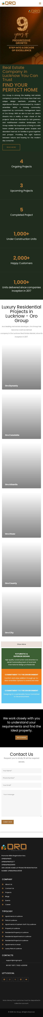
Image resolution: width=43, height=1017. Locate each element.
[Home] (14, 847)
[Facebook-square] (4, 979)
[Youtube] (26, 979)
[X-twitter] (15, 979)
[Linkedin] (20, 979)
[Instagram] (10, 979)
